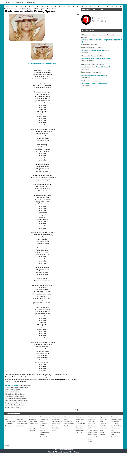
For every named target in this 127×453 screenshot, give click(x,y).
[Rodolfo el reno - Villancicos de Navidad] (45, 421)
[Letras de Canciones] (93, 25)
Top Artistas (31, 2)
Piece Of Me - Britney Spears (14, 396)
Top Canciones (18, 2)
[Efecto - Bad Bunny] (10, 419)
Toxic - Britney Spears (12, 392)
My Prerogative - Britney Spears (15, 398)
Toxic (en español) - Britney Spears (16, 400)
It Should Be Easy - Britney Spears (16, 387)
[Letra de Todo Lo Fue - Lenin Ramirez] (91, 81)
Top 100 (6, 446)
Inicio (8, 2)
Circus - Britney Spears (12, 407)
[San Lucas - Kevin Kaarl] (22, 419)
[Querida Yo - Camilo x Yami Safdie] (105, 421)
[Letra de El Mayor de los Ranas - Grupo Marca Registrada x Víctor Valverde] (101, 37)
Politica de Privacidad (55, 452)
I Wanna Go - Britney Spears (14, 405)
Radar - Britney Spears (12, 389)
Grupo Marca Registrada (89, 44)
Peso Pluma (85, 69)
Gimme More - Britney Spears (15, 394)
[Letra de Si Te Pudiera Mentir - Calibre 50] (92, 47)
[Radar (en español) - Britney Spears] (78, 14)
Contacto (76, 452)
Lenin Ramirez (85, 77)
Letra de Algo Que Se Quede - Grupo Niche (80, 426)
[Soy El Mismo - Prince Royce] (57, 419)
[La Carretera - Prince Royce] (34, 419)
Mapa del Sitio (67, 452)
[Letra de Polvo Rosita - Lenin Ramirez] (91, 72)
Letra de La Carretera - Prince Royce (33, 423)
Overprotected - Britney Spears (15, 403)
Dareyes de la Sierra (87, 61)
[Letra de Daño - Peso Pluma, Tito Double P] (92, 64)
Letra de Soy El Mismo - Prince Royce (57, 423)
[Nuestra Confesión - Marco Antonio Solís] (116, 421)
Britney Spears (25, 385)
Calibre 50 (84, 52)
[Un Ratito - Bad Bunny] (69, 419)
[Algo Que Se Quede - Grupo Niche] (81, 421)
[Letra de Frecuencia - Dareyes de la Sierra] (92, 56)
